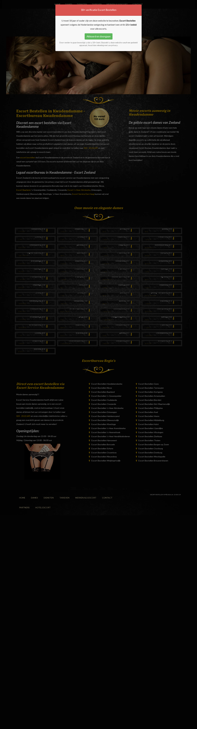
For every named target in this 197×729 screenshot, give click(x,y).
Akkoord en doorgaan (99, 36)
